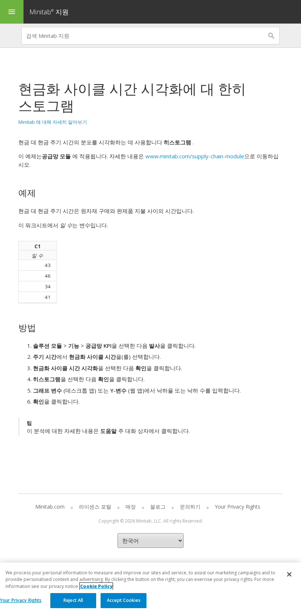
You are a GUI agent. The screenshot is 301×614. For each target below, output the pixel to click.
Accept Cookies (124, 600)
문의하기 (190, 506)
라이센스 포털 (95, 506)
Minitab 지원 (49, 11)
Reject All (73, 600)
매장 (131, 506)
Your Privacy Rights (20, 600)
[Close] (289, 574)
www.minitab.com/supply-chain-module (194, 156)
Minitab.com (50, 506)
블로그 (158, 506)
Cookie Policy (96, 586)
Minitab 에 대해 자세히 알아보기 (52, 122)
